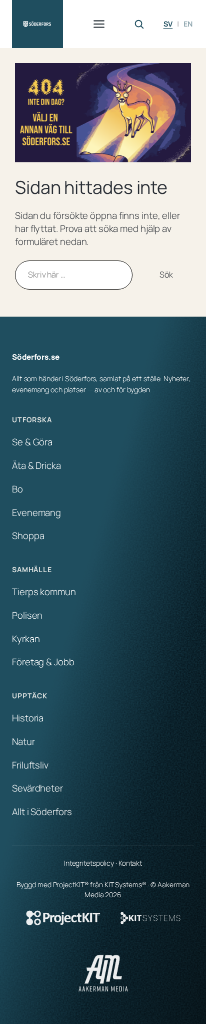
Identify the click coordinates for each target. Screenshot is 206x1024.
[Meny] (99, 24)
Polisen (27, 615)
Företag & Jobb (43, 661)
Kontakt (130, 863)
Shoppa (28, 535)
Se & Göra (32, 441)
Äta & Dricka (36, 465)
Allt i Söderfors (42, 811)
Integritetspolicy (89, 863)
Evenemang (36, 512)
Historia (28, 717)
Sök (166, 274)
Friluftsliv (30, 765)
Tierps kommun (44, 591)
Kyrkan (26, 638)
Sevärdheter (37, 788)
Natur (23, 741)
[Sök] (139, 24)
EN (188, 24)
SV (168, 24)
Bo (17, 488)
